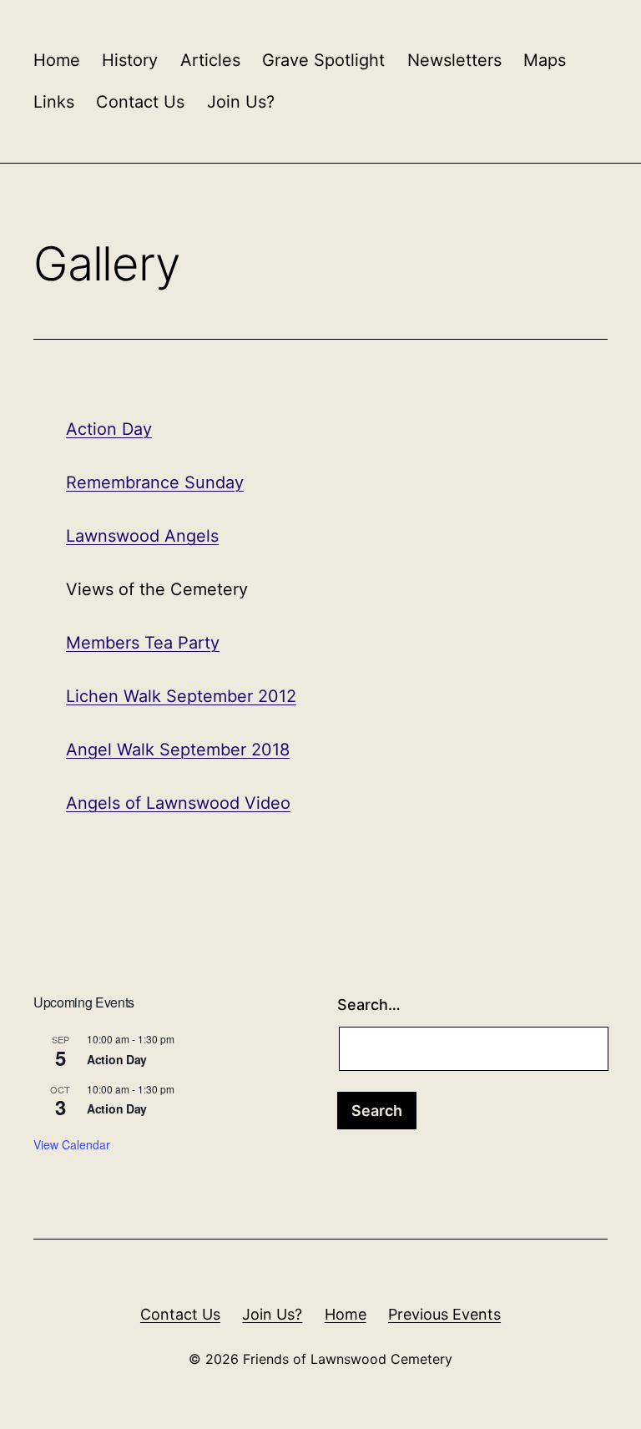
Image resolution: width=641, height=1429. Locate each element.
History (130, 60)
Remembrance (122, 482)
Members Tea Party (143, 643)
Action (94, 429)
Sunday (211, 482)
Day (137, 429)
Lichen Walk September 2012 (181, 696)
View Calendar (71, 1144)
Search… (369, 1004)
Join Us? (241, 102)
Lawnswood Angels (142, 536)
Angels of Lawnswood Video (178, 803)
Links (53, 102)
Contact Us (140, 102)
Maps (544, 60)
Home (56, 60)
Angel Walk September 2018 (178, 750)
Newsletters (454, 60)
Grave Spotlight (323, 60)
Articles (210, 60)
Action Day (117, 1059)
